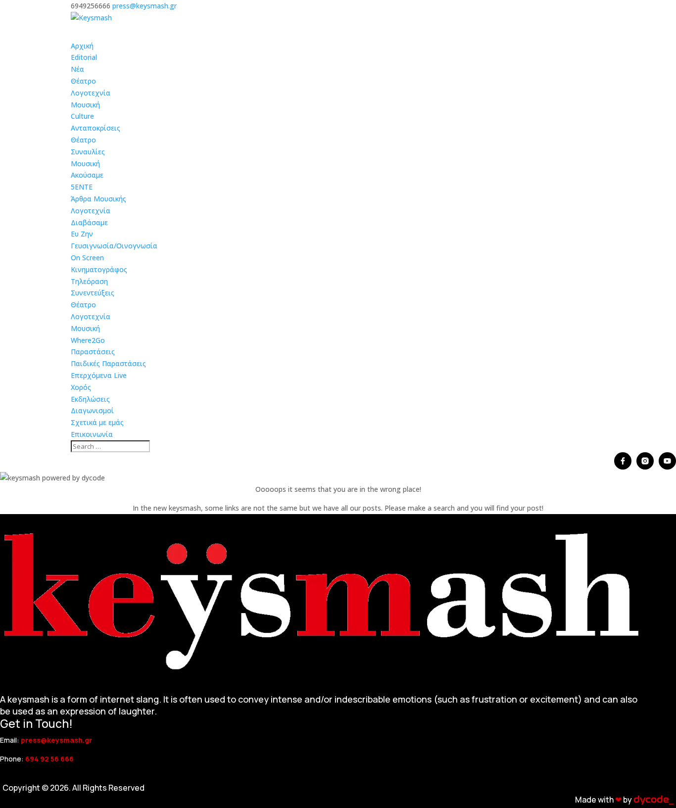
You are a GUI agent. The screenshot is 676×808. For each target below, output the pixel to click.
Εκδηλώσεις (90, 399)
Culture (82, 116)
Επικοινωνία (92, 434)
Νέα (77, 69)
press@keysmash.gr (56, 740)
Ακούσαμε (87, 175)
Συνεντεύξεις (92, 292)
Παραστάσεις (93, 351)
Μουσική (85, 104)
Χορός (81, 387)
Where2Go (88, 340)
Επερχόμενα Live (99, 375)
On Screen (87, 257)
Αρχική (82, 45)
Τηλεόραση (89, 281)
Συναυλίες (88, 151)
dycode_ (653, 799)
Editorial (84, 57)
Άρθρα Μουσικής (98, 198)
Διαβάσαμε (89, 222)
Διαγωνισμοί (92, 410)
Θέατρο (83, 81)
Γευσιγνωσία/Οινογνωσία (114, 245)
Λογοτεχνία (90, 92)
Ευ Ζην (82, 233)
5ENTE (82, 186)
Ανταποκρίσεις (95, 128)
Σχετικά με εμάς (97, 422)
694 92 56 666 (49, 758)
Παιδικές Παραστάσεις (108, 363)
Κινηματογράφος (99, 269)
